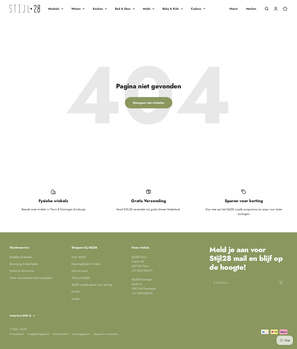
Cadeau (196, 9)
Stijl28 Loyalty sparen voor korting (92, 285)
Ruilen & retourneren (22, 271)
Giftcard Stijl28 (81, 278)
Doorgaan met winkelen (148, 103)
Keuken (98, 9)
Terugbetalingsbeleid (38, 334)
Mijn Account (79, 271)
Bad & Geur (123, 9)
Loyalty (75, 299)
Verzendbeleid (60, 334)
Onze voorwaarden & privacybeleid (31, 278)
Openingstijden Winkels (86, 264)
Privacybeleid (16, 334)
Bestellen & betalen (21, 257)
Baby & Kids (170, 9)
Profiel (75, 292)
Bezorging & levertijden (24, 264)
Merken (251, 9)
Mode (146, 9)
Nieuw (234, 9)
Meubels (53, 9)
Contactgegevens (81, 334)
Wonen (76, 9)
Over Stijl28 (79, 257)
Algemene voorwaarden (106, 334)
